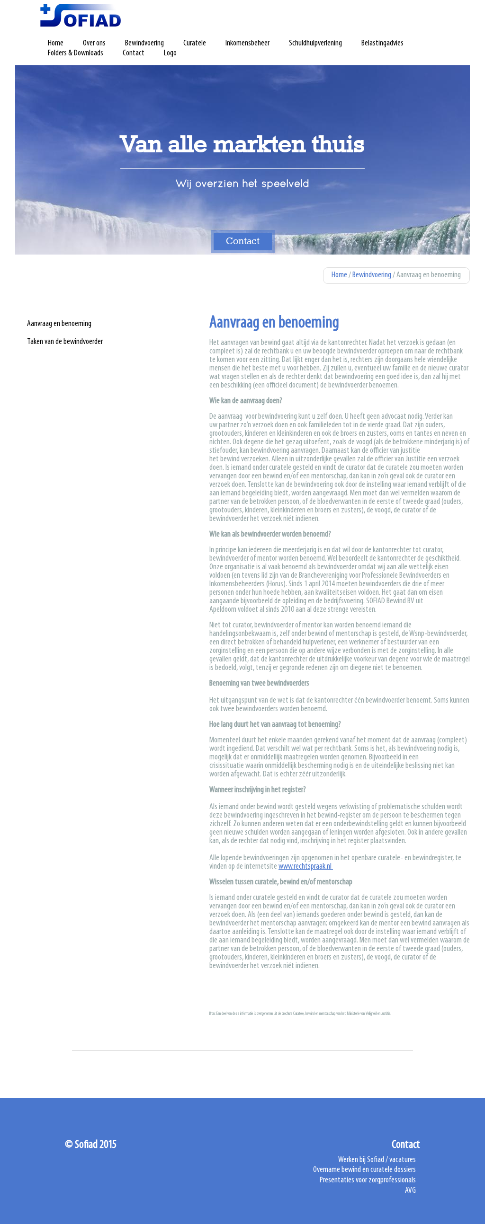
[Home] (80, 15)
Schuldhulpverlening (315, 43)
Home (55, 43)
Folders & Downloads (75, 53)
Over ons (94, 43)
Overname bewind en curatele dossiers (364, 1170)
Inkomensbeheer (247, 43)
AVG (410, 1191)
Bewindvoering (144, 43)
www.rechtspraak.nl (305, 867)
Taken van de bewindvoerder (65, 342)
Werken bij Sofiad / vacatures (377, 1160)
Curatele (194, 43)
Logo (170, 53)
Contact (133, 53)
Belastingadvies (382, 43)
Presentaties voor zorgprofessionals (368, 1180)
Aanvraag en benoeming (59, 324)
